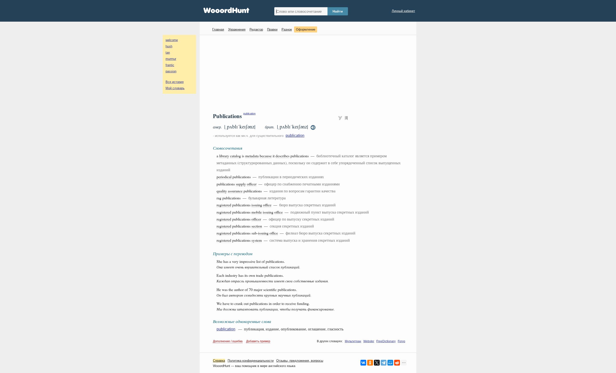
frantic (170, 65)
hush (169, 46)
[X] (377, 363)
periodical (224, 176)
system (256, 240)
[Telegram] (383, 363)
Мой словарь (175, 88)
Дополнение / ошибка (228, 341)
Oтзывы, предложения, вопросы (299, 360)
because (266, 155)
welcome (172, 40)
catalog (235, 155)
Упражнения (236, 29)
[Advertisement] (310, 73)
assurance (235, 190)
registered (224, 204)
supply (241, 183)
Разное (287, 29)
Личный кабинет (403, 11)
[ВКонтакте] (363, 363)
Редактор (256, 29)
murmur (171, 59)
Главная (218, 29)
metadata (252, 155)
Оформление (305, 29)
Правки (272, 29)
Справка (219, 360)
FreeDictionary (386, 341)
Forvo (401, 341)
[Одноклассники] (370, 363)
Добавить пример (258, 341)
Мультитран (353, 341)
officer (252, 183)
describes (282, 155)
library (224, 155)
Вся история (175, 82)
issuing (256, 204)
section (256, 225)
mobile (256, 212)
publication (249, 113)
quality (222, 190)
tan (168, 52)
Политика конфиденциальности (251, 360)
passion (171, 71)
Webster (368, 341)
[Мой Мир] (390, 363)
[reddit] (397, 363)
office (267, 204)
